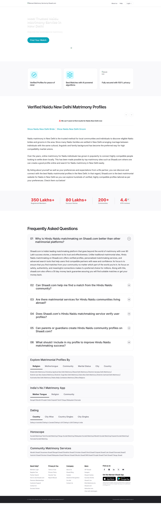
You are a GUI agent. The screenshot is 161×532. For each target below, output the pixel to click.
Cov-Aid (68, 480)
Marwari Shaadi (69, 455)
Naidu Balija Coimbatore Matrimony (63, 377)
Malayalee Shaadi (58, 455)
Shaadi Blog (70, 472)
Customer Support (35, 483)
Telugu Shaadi (117, 455)
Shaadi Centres (89, 475)
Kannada (78, 400)
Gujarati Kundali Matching (120, 436)
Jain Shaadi (109, 452)
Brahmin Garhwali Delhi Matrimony (108, 375)
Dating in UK (59, 422)
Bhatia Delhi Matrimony (37, 372)
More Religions (80, 377)
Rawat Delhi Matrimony (80, 372)
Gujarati (54, 400)
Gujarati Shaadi (100, 452)
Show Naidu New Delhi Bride (41, 129)
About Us (69, 469)
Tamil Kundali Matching (49, 436)
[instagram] (109, 469)
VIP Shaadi (88, 469)
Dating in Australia (36, 422)
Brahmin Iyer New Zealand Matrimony (42, 375)
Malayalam (70, 400)
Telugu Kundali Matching (66, 436)
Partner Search (34, 475)
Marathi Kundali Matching (102, 436)
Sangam (87, 472)
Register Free (34, 472)
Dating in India (78, 422)
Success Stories (34, 488)
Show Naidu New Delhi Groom (71, 129)
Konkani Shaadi (46, 455)
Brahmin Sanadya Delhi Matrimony (100, 372)
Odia (49, 400)
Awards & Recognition (72, 478)
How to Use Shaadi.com (37, 478)
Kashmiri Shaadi (35, 455)
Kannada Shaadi (119, 452)
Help (121, 3)
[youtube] (123, 469)
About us (114, 3)
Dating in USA (68, 422)
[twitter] (118, 469)
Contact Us (33, 486)
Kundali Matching (35, 436)
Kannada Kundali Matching (38, 439)
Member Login (34, 469)
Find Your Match (38, 40)
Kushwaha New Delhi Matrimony (40, 377)
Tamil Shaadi (108, 455)
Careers (68, 475)
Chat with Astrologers (91, 491)
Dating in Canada (48, 422)
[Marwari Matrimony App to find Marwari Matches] (109, 478)
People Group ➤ (129, 499)
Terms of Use (52, 469)
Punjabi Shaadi (98, 455)
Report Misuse (52, 478)
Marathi (38, 400)
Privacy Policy (52, 472)
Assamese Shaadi (46, 452)
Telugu (64, 400)
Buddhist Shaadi (69, 452)
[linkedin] (113, 469)
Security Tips (52, 475)
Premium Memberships (37, 480)
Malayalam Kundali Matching (84, 436)
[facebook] (104, 469)
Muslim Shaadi (80, 455)
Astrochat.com (89, 488)
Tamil (59, 400)
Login (128, 3)
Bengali (32, 400)
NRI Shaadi (89, 455)
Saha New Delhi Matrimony (87, 375)
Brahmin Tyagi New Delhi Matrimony (66, 375)
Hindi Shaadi (90, 452)
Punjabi (44, 400)
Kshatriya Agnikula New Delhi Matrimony (59, 372)
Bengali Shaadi (58, 452)
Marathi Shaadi (35, 452)
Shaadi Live (88, 480)
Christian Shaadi (80, 452)
